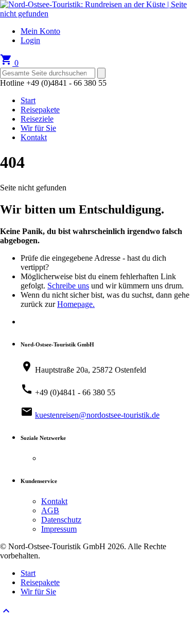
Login (30, 40)
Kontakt (34, 137)
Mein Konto (40, 31)
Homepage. (76, 304)
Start (28, 100)
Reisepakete (40, 109)
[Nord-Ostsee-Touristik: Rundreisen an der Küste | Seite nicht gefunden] (96, 13)
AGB (50, 510)
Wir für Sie (38, 128)
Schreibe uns (68, 285)
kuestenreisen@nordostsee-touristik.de (97, 415)
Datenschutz (61, 519)
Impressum (59, 529)
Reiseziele (37, 118)
